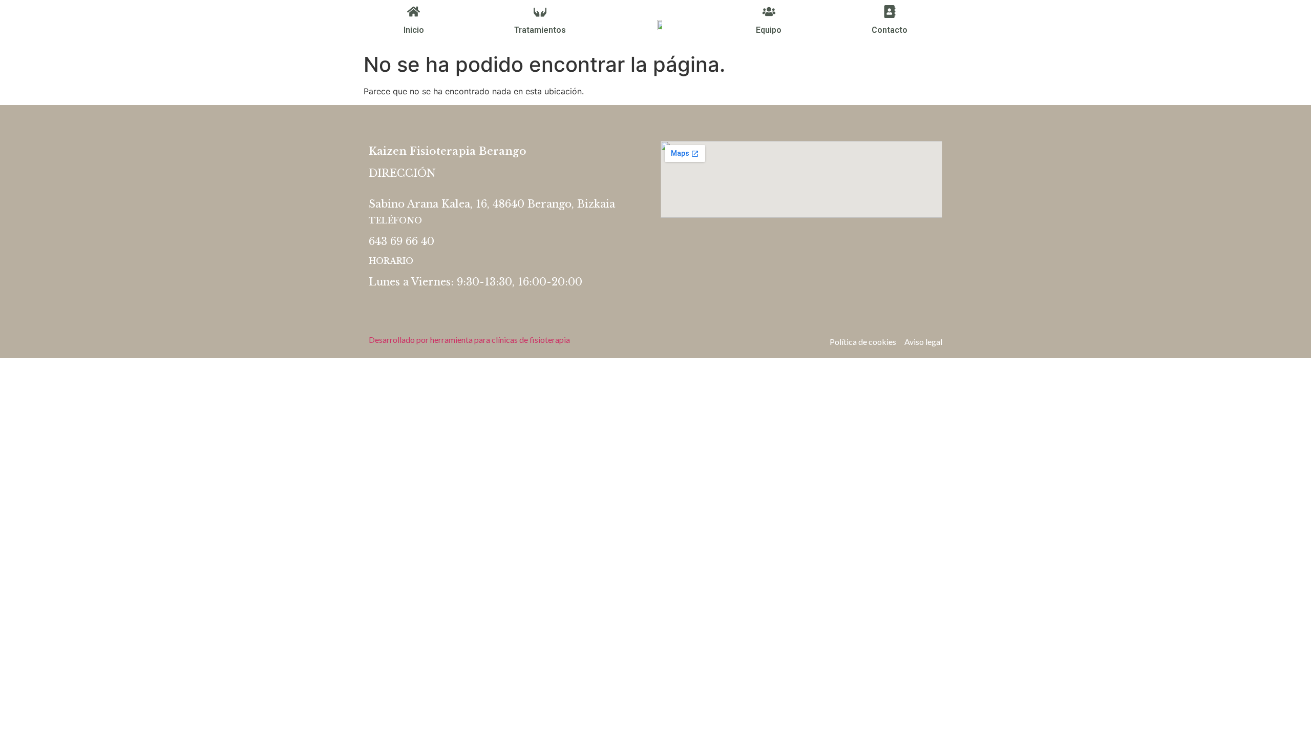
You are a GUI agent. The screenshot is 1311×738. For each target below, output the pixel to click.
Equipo (768, 30)
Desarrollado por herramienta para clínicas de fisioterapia (469, 339)
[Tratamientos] (540, 11)
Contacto (889, 30)
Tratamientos (540, 30)
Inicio (414, 30)
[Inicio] (413, 11)
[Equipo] (769, 11)
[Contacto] (889, 11)
